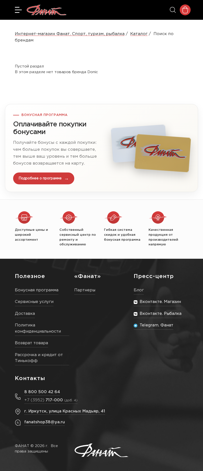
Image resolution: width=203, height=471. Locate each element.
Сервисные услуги (34, 302)
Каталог (139, 34)
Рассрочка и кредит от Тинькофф (39, 358)
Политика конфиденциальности (38, 328)
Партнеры (84, 290)
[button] (101, 148)
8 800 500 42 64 (42, 392)
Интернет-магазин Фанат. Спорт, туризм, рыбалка (70, 34)
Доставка (25, 314)
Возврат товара (31, 343)
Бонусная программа (36, 290)
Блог (139, 290)
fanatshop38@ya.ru (44, 422)
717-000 (50, 400)
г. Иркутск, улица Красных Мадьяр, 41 (64, 411)
